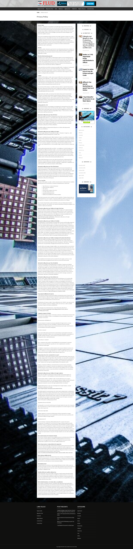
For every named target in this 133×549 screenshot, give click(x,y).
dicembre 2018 (82, 165)
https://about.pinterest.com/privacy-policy (57, 291)
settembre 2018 (82, 172)
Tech (56, 8)
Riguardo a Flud (49, 8)
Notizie (80, 142)
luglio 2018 (81, 177)
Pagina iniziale (41, 8)
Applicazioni (67, 8)
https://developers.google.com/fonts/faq (46, 216)
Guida (80, 140)
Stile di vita (81, 150)
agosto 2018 (81, 175)
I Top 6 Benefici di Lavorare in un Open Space (88, 99)
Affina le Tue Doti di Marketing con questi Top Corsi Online (88, 86)
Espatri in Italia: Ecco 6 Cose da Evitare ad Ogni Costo (88, 72)
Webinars (61, 8)
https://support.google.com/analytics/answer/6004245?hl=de (50, 388)
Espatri (80, 137)
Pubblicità (74, 8)
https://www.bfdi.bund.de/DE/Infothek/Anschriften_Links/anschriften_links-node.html (55, 452)
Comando (81, 135)
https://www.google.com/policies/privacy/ (46, 218)
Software (81, 147)
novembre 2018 (82, 167)
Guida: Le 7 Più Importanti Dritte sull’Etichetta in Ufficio (66, 514)
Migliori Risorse (82, 8)
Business (81, 132)
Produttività (81, 145)
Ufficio (80, 155)
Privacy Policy (39, 523)
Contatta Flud (90, 8)
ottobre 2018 (81, 170)
